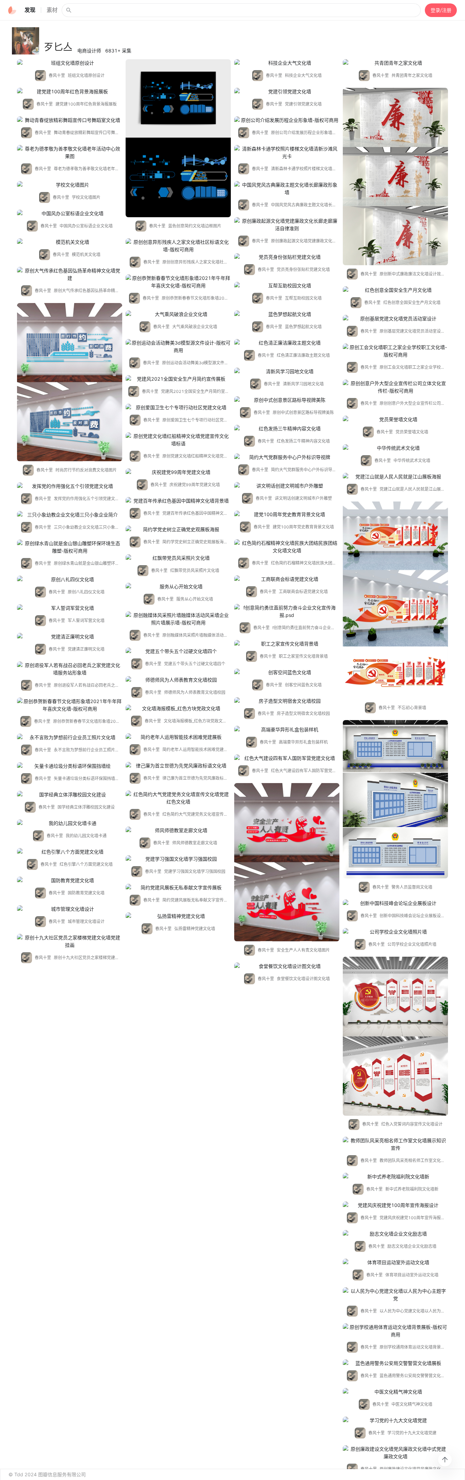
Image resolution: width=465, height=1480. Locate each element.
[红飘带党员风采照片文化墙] (178, 558)
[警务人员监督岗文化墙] (395, 799)
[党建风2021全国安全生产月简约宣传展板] (178, 379)
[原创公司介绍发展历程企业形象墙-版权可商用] (286, 120)
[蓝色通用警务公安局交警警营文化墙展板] (395, 1363)
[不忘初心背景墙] (395, 600)
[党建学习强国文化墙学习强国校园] (178, 859)
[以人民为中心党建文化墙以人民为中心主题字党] (395, 1294)
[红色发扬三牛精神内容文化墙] (286, 428)
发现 (30, 9)
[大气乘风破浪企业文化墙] (178, 314)
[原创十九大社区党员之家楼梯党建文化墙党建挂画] (69, 941)
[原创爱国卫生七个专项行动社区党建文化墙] (178, 407)
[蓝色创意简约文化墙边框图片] (178, 138)
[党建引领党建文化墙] (286, 91)
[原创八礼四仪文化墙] (69, 579)
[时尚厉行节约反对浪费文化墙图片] (69, 382)
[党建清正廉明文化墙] (69, 636)
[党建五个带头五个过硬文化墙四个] (178, 651)
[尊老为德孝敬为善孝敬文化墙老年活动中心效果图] (69, 152)
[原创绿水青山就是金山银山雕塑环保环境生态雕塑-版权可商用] (69, 547)
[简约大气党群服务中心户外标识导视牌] (286, 457)
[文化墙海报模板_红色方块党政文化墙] (178, 708)
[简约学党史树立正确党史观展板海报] (178, 529)
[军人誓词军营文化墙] (69, 608)
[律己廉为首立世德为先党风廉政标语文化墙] (178, 765)
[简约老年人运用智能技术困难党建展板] (178, 737)
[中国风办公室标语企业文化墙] (69, 213)
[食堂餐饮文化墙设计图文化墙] (286, 966)
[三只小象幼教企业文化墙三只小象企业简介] (69, 515)
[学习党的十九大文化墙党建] (395, 1420)
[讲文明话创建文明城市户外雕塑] (286, 486)
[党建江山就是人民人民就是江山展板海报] (395, 476)
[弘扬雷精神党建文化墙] (178, 916)
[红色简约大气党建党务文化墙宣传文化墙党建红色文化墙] (178, 798)
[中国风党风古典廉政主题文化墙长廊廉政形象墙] (286, 188)
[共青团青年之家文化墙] (395, 63)
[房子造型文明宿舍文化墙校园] (286, 701)
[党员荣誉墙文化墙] (395, 419)
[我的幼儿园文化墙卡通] (69, 823)
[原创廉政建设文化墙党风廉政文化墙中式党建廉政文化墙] (395, 1452)
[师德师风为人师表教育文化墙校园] (178, 680)
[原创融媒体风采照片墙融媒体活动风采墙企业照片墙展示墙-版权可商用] (178, 618)
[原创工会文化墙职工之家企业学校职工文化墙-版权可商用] (395, 351)
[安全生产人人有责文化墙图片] (286, 862)
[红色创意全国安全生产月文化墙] (395, 290)
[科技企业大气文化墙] (286, 63)
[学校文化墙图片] (69, 185)
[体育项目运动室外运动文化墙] (395, 1262)
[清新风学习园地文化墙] (286, 371)
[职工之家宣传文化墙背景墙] (286, 644)
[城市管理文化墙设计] (69, 909)
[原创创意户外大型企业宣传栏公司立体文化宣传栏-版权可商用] (395, 387)
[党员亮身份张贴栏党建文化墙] (286, 257)
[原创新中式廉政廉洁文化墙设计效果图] (395, 176)
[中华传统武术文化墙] (395, 448)
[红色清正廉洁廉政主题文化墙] (286, 343)
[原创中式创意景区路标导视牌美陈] (286, 400)
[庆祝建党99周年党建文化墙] (178, 472)
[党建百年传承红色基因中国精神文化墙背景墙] (178, 501)
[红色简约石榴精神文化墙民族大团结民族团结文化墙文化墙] (286, 546)
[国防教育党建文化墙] (69, 880)
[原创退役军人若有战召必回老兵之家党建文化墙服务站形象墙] (69, 669)
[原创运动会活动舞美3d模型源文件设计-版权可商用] (178, 346)
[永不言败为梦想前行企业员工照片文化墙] (69, 737)
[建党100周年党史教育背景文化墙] (286, 514)
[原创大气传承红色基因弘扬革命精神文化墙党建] (69, 274)
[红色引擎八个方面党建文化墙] (69, 852)
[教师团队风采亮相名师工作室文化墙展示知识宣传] (395, 1144)
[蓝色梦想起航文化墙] (286, 314)
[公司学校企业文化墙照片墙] (395, 932)
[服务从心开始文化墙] (178, 586)
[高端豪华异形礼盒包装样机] (286, 729)
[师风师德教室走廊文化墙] (178, 830)
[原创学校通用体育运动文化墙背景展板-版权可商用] (395, 1330)
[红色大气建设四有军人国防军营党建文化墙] (286, 758)
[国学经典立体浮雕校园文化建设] (69, 794)
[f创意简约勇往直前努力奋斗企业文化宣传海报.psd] (286, 611)
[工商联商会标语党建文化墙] (286, 579)
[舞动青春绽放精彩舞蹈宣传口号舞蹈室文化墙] (69, 120)
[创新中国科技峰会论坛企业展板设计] (395, 903)
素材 (52, 9)
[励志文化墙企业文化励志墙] (395, 1234)
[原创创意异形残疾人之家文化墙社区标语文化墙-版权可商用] (178, 245)
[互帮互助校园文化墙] (286, 285)
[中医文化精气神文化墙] (395, 1392)
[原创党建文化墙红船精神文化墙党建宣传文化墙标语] (178, 439)
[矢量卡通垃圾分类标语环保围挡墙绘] (69, 766)
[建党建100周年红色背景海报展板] (69, 91)
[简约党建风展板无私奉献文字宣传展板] (178, 887)
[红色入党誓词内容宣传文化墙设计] (395, 1036)
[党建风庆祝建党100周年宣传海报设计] (395, 1205)
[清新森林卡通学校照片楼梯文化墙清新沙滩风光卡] (286, 152)
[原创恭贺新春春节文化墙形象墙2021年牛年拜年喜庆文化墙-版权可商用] (178, 281)
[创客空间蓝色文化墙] (286, 672)
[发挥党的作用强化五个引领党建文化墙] (69, 486)
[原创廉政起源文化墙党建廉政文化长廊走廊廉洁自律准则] (286, 224)
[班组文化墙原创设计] (69, 63)
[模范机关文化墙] (69, 242)
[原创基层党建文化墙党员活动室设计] (395, 318)
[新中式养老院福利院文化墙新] (395, 1176)
